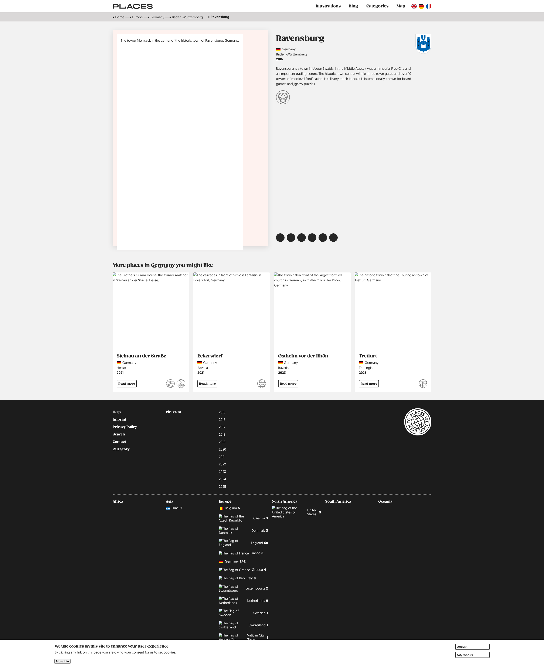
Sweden (260, 613)
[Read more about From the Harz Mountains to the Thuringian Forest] (423, 384)
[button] (280, 237)
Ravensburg (220, 17)
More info (62, 661)
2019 (222, 442)
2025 (222, 486)
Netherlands (257, 600)
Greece (259, 569)
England (259, 543)
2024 (222, 479)
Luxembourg (257, 588)
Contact (119, 442)
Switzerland (258, 625)
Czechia (260, 518)
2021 (120, 372)
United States (314, 512)
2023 (282, 372)
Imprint (119, 419)
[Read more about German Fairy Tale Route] (181, 384)
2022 (222, 464)
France (257, 553)
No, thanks (465, 655)
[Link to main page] (133, 6)
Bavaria (202, 368)
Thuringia (366, 368)
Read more (126, 384)
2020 (222, 449)
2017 (222, 427)
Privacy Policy (125, 427)
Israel (177, 508)
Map (401, 6)
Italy (251, 578)
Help (117, 412)
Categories (377, 6)
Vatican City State (257, 637)
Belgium (232, 508)
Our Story (121, 449)
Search (119, 434)
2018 (222, 434)
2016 (279, 59)
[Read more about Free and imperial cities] (283, 97)
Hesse (121, 368)
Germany (157, 17)
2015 (222, 412)
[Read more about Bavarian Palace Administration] (261, 384)
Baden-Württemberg (187, 17)
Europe (137, 17)
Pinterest (173, 412)
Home (119, 17)
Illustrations (328, 6)
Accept (462, 647)
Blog (353, 6)
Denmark (260, 530)
